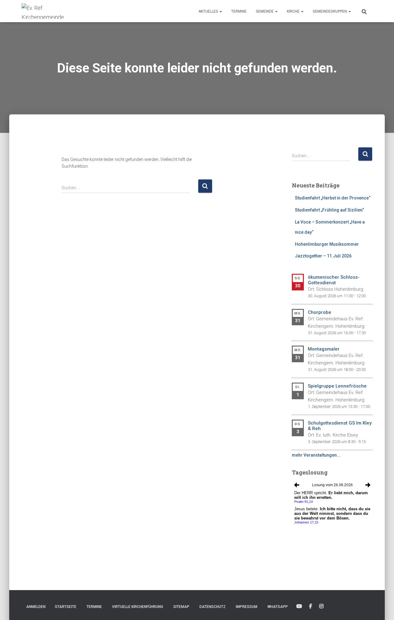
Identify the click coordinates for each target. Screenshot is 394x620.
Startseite (65, 607)
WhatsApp (277, 607)
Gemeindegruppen (330, 11)
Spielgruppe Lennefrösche (337, 386)
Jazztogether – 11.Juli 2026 (323, 255)
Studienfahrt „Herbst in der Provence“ (333, 197)
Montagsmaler (324, 349)
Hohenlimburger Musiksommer (327, 244)
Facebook (310, 606)
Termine (239, 11)
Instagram (321, 606)
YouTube (299, 606)
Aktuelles (209, 11)
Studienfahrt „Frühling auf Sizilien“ (329, 209)
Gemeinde (265, 11)
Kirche (293, 11)
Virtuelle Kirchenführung (137, 607)
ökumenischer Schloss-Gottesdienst (334, 279)
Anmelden (36, 607)
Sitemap (181, 607)
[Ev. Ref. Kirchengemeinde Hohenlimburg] (52, 11)
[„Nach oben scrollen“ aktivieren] (382, 607)
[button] (220, 11)
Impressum (246, 607)
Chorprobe (319, 312)
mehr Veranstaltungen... (316, 455)
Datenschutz (212, 607)
